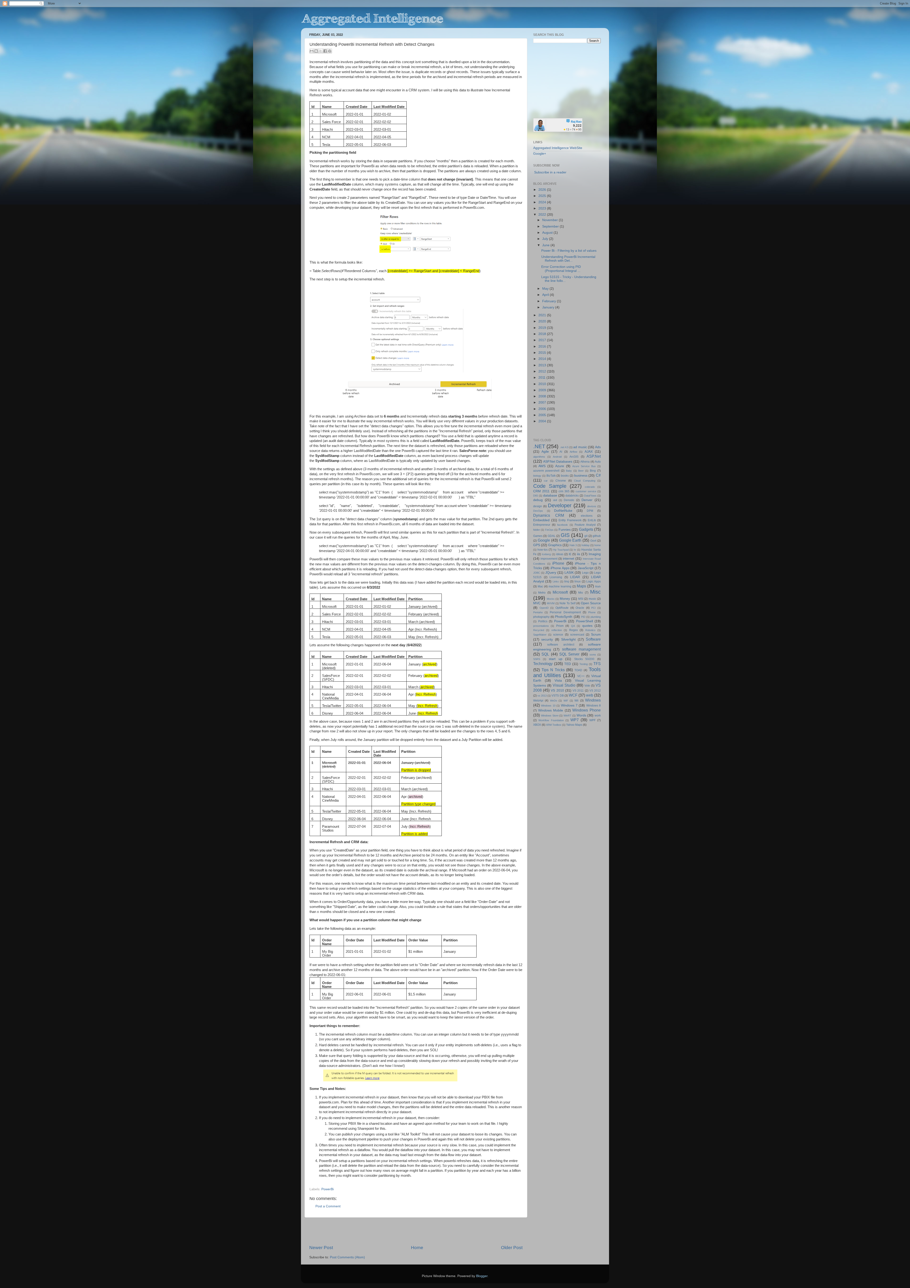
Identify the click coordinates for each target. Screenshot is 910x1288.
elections (586, 515)
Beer (581, 470)
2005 (542, 415)
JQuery (550, 572)
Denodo (569, 500)
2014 (542, 359)
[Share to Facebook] (325, 51)
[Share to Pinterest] (329, 51)
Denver (587, 500)
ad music (580, 447)
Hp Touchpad (561, 549)
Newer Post (321, 1247)
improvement (549, 558)
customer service (586, 491)
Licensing (556, 577)
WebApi (538, 700)
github (597, 536)
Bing (593, 470)
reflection (556, 630)
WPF (592, 720)
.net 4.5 (564, 447)
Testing (583, 664)
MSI (580, 598)
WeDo (553, 700)
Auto (598, 461)
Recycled (538, 630)
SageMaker (539, 634)
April (546, 295)
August (548, 232)
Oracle (580, 607)
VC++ (581, 676)
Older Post (512, 1247)
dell (555, 500)
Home (417, 1247)
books (565, 475)
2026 (542, 189)
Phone (592, 612)
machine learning (560, 586)
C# (598, 475)
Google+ (539, 153)
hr (575, 549)
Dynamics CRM (548, 515)
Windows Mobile (550, 710)
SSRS (536, 659)
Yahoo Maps (574, 724)
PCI (593, 607)
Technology (543, 663)
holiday (586, 545)
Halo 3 (573, 545)
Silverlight (568, 639)
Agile (545, 451)
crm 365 (564, 491)
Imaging (595, 554)
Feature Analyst (585, 524)
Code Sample (549, 486)
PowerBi (327, 1189)
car (546, 480)
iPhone (558, 563)
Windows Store (550, 715)
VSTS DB (557, 695)
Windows (593, 700)
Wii (576, 700)
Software (593, 639)
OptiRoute (562, 607)
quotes (587, 626)
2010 (542, 384)
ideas (559, 554)
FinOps (549, 529)
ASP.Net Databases (558, 461)
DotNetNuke (563, 510)
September (551, 226)
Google (544, 540)
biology (537, 475)
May (546, 288)
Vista (558, 680)
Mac (540, 586)
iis (578, 554)
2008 (542, 396)
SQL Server (569, 654)
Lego (585, 572)
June (546, 245)
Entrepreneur (541, 524)
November (550, 220)
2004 (542, 421)
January (548, 307)
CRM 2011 (541, 491)
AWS (542, 466)
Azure (559, 466)
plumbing (596, 616)
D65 (535, 495)
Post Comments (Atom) (347, 1257)
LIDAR (575, 577)
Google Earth (570, 540)
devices (591, 506)
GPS (536, 545)
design (537, 506)
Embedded (541, 520)
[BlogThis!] (316, 51)
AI (561, 451)
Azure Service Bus (584, 466)
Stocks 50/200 (584, 659)
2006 (542, 409)
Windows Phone (586, 710)
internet (568, 558)
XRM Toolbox (553, 724)
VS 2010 (557, 690)
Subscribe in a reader (550, 172)
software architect (560, 644)
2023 (542, 208)
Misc (595, 592)
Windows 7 (569, 705)
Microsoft (560, 592)
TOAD (578, 670)
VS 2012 (595, 690)
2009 (542, 390)
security (547, 639)
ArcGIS (573, 456)
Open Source (591, 603)
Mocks (551, 598)
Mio (580, 592)
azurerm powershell (546, 470)
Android (557, 456)
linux (577, 581)
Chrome (560, 480)
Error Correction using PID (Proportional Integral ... (561, 268)
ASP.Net (594, 456)
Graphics (555, 545)
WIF (566, 700)
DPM (590, 510)
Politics (542, 621)
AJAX (589, 451)
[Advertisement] (415, 1231)
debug (538, 500)
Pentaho (538, 612)
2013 (542, 365)
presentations (541, 625)
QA (573, 625)
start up (555, 659)
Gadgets (586, 529)
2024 (542, 202)
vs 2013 (542, 695)
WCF (573, 695)
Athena (585, 461)
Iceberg (546, 554)
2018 (542, 334)
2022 (542, 214)
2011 (542, 377)
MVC (537, 603)
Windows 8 (593, 705)
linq (566, 581)
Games (537, 536)
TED (567, 664)
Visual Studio (564, 685)
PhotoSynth (563, 616)
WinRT (567, 715)
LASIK (569, 572)
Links (556, 581)
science (558, 634)
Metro (542, 592)
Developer (559, 505)
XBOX (537, 724)
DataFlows (590, 495)
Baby (569, 470)
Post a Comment (328, 1206)
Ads (598, 447)
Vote (587, 685)
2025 (542, 196)
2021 (542, 315)
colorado (590, 486)
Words (581, 715)
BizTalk (551, 475)
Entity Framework (570, 520)
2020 (542, 321)
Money (565, 598)
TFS (597, 663)
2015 (542, 352)
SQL (545, 654)
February (549, 301)
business (580, 475)
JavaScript (585, 568)
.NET (539, 446)
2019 (542, 328)
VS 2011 (578, 690)
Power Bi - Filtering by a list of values (568, 250)
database (550, 495)
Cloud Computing (584, 480)
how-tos (542, 549)
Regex (573, 630)
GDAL (551, 536)
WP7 (574, 720)
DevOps (538, 510)
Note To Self (567, 603)
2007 (542, 402)
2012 (542, 371)
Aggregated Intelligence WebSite (557, 148)
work (598, 715)
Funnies (565, 529)
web (589, 695)
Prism (560, 626)
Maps (581, 586)
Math (598, 586)
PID (583, 616)
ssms (593, 654)
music (592, 598)
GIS (565, 535)
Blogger (481, 1276)
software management (581, 649)
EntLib (592, 520)
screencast (577, 634)
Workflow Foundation (551, 720)
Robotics (590, 630)
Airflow (573, 451)
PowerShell (584, 621)
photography (541, 616)
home (597, 545)
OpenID (544, 607)
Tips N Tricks (553, 670)
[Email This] (311, 51)
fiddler (536, 529)
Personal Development (565, 612)
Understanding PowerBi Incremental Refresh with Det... (568, 258)
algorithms (539, 456)
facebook (562, 524)
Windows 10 (548, 705)
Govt (593, 540)
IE (570, 554)
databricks (572, 495)
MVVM (551, 603)
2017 (542, 340)
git (585, 536)
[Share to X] (320, 51)
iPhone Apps (560, 568)
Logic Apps (593, 581)
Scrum (596, 634)
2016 (542, 346)
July (545, 239)
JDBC (536, 572)
